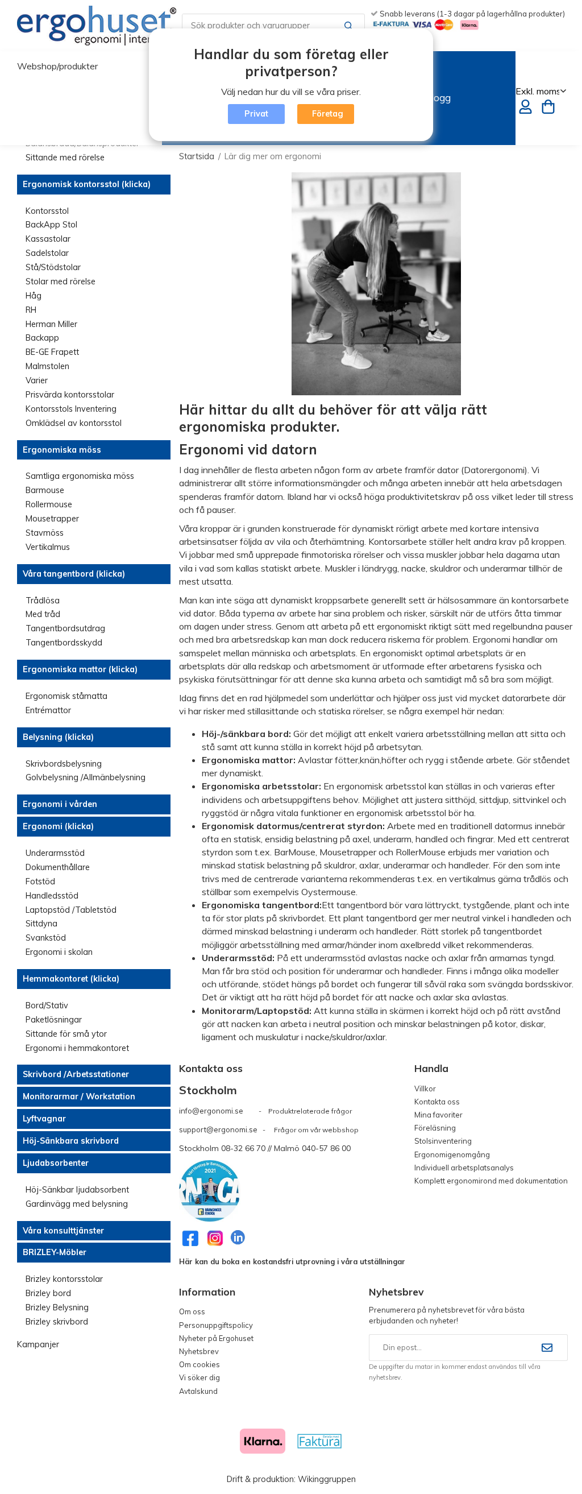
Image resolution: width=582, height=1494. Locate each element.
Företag (327, 114)
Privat (256, 114)
